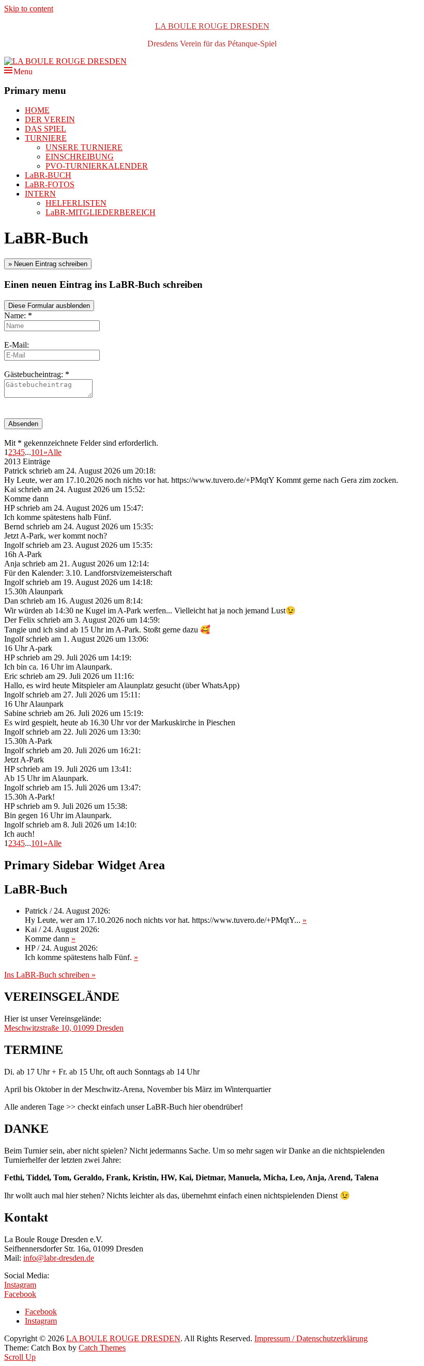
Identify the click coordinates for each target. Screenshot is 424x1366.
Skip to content (28, 8)
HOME (37, 110)
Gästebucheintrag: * (36, 374)
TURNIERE (46, 138)
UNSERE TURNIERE (84, 147)
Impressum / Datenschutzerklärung (311, 1338)
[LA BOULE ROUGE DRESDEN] (65, 61)
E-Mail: (16, 344)
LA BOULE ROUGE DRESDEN (212, 26)
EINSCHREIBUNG (80, 156)
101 (37, 452)
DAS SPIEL (45, 128)
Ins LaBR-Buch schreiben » (50, 974)
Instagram (20, 1284)
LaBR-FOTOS (49, 184)
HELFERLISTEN (76, 203)
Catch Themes (102, 1347)
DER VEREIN (50, 119)
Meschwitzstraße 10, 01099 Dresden (64, 1027)
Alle (55, 452)
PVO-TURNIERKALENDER (97, 165)
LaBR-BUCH (48, 175)
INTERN (40, 193)
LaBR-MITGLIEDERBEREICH (101, 212)
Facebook (20, 1294)
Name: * (18, 315)
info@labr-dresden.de (58, 1258)
